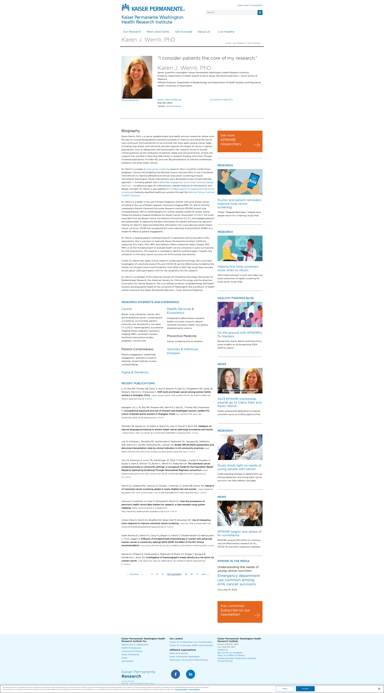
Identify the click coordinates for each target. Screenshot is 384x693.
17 (197, 574)
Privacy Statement (194, 689)
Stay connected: (232, 605)
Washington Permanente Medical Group (189, 660)
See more (227, 135)
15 (186, 574)
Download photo (130, 100)
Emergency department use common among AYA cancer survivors (239, 580)
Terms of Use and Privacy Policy (142, 683)
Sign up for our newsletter (230, 653)
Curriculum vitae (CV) (221, 100)
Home (228, 43)
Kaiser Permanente (179, 653)
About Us (204, 31)
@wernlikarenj (173, 106)
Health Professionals (131, 648)
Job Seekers (127, 661)
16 (191, 574)
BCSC (187, 218)
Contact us (223, 650)
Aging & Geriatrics (135, 372)
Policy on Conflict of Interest (231, 656)
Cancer (127, 309)
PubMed (148, 399)
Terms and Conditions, (181, 689)
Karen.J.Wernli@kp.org (169, 100)
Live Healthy (226, 31)
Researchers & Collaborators (135, 645)
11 (152, 574)
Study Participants (130, 655)
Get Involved (183, 31)
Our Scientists (254, 43)
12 (157, 574)
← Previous (133, 574)
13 (163, 574)
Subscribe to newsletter (250, 5)
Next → (205, 574)
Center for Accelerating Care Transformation (191, 642)
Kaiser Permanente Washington (185, 657)
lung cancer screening (157, 169)
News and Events (158, 31)
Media (124, 658)
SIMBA (198, 215)
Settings (284, 688)
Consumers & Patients (132, 651)
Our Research (132, 31)
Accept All (305, 688)
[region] (192, 689)
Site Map (125, 683)
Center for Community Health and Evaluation (191, 645)
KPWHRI (130, 681)
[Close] (379, 688)
